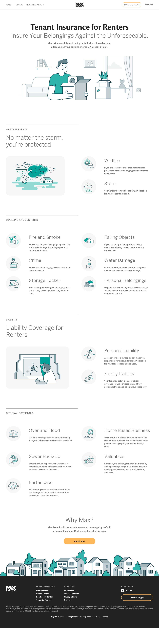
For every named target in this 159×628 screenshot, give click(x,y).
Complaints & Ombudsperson (79, 617)
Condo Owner (42, 594)
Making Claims (70, 597)
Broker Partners (71, 594)
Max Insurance (78, 5)
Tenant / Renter (43, 600)
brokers (149, 5)
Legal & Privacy (57, 617)
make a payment (132, 5)
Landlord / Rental (44, 597)
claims (19, 5)
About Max (79, 541)
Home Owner (42, 591)
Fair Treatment (101, 617)
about (9, 5)
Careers (68, 600)
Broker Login (137, 598)
